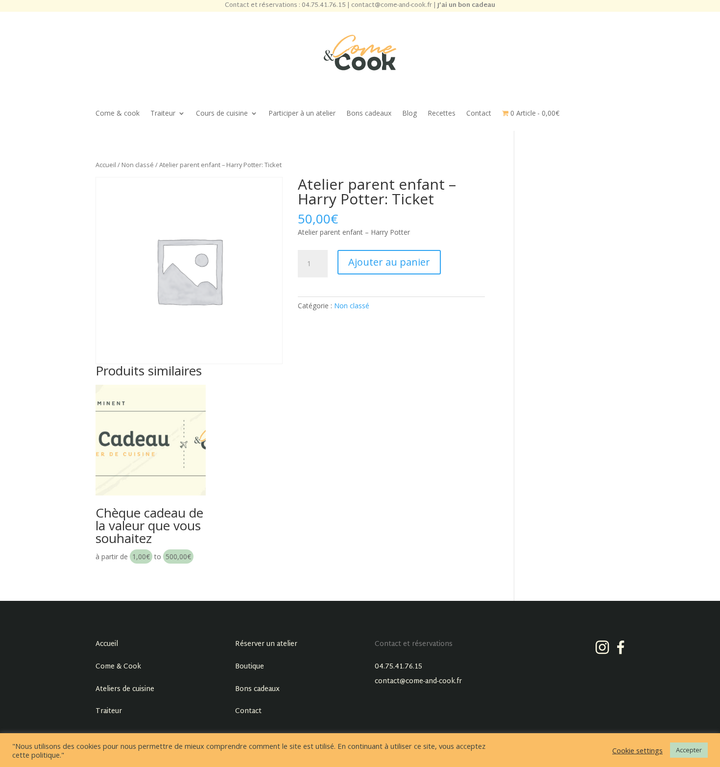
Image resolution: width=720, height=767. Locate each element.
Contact (478, 114)
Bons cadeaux (368, 114)
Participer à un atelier (302, 114)
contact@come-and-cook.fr (418, 681)
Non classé (137, 164)
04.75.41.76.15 (398, 667)
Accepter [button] (689, 749)
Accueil (106, 164)
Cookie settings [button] (637, 750)
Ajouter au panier (389, 262)
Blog (409, 114)
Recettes (442, 114)
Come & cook (118, 114)
